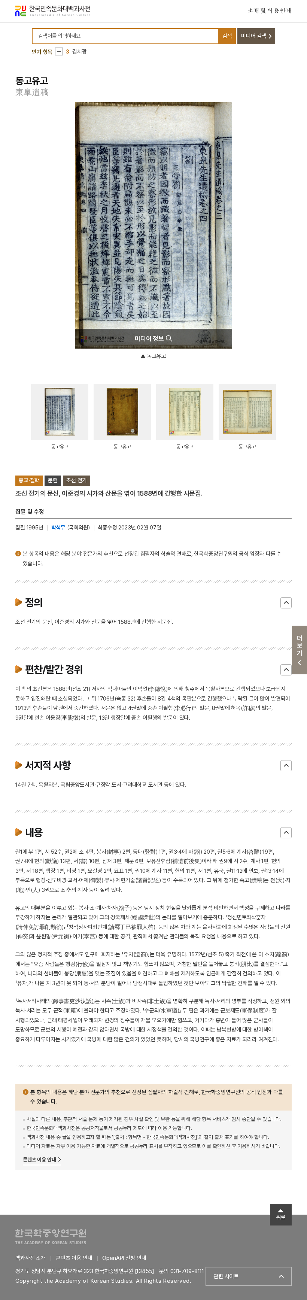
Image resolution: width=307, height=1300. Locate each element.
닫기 (286, 602)
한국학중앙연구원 (50, 1236)
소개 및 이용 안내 (269, 10)
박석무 (58, 527)
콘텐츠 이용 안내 (39, 1160)
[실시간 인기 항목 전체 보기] (59, 51)
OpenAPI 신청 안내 (124, 1258)
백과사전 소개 (30, 1258)
